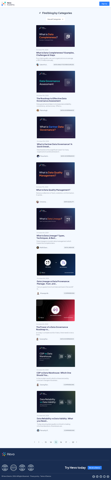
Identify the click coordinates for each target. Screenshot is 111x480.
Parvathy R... (44, 430)
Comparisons (69, 293)
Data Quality (69, 202)
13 (46, 442)
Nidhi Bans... (44, 247)
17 (66, 442)
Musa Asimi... (44, 156)
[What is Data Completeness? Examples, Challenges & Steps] (55, 46)
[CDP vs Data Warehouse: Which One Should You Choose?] (55, 366)
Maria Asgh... (44, 110)
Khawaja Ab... (45, 293)
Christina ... (43, 202)
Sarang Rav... (44, 339)
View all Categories (54, 19)
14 (51, 442)
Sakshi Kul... (44, 65)
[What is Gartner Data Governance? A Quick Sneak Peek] (56, 137)
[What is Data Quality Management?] (55, 183)
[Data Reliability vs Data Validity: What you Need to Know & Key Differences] (56, 412)
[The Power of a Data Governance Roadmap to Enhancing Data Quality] (55, 320)
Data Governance (67, 110)
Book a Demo (94, 468)
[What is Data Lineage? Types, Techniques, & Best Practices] (55, 229)
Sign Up (104, 4)
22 (73, 442)
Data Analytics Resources (64, 64)
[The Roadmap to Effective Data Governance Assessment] (55, 91)
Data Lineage (69, 247)
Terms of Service (45, 476)
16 (61, 442)
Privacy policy (34, 476)
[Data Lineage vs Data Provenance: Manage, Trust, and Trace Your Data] (56, 274)
